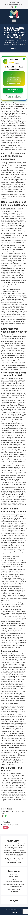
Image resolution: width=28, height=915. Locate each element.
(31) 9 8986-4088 (14, 2)
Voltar (15, 48)
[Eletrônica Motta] (14, 14)
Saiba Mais (5, 827)
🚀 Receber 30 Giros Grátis (13, 90)
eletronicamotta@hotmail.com (15, 4)
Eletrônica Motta (9, 41)
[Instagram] (12, 6)
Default (17, 41)
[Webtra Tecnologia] (14, 912)
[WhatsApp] (15, 6)
